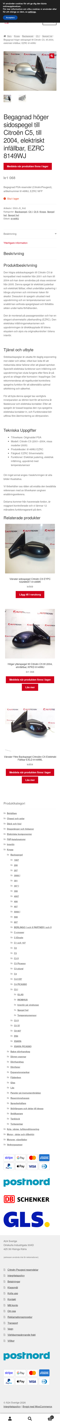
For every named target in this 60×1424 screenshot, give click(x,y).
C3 (15, 953)
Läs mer (30, 687)
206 (16, 865)
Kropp (17, 35)
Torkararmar (16, 1123)
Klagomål (13, 1287)
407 (16, 906)
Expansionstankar (20, 1072)
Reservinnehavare (19, 1098)
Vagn (10, 1328)
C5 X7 (17, 1025)
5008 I (17, 911)
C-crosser (19, 932)
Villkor (11, 1340)
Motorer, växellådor (17, 1139)
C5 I (38, 35)
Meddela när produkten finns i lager (27, 166)
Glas (12, 1082)
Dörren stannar (18, 1056)
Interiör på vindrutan (28, 1004)
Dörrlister (15, 1066)
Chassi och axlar (15, 818)
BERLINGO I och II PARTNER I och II (33, 927)
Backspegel (27, 35)
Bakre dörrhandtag (20, 1051)
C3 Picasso (20, 963)
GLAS (20, 994)
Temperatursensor (26, 1015)
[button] (51, 55)
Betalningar (14, 1281)
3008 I (17, 875)
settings (32, 12)
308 (16, 891)
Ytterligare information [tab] (16, 243)
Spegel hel (47, 35)
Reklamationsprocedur (20, 1317)
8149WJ (15, 218)
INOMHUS (22, 999)
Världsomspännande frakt (22, 1334)
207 (16, 870)
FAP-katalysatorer (16, 839)
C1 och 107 (20, 942)
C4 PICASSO (20, 984)
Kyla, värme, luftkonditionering (23, 1129)
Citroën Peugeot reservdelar (23, 1269)
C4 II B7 (18, 979)
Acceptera (10, 17)
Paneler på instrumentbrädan (25, 1092)
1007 (16, 859)
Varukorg (46, 1416)
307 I (16, 885)
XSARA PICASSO (23, 1046)
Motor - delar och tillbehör (20, 1134)
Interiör (10, 844)
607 (16, 922)
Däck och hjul (14, 823)
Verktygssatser (14, 1144)
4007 (16, 896)
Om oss (12, 1311)
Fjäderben (15, 1077)
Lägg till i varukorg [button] (30, 594)
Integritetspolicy (16, 1275)
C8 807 (17, 1030)
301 (16, 880)
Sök (30, 1419)
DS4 (16, 1035)
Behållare (12, 813)
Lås (12, 1087)
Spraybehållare (18, 1103)
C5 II (36, 211)
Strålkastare (16, 1113)
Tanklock (15, 1118)
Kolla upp (13, 1293)
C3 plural (18, 968)
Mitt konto (13, 1305)
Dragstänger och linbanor (20, 828)
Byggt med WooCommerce (37, 1406)
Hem (9, 35)
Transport (13, 1323)
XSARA (17, 1041)
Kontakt (12, 1299)
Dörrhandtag (17, 1061)
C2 (15, 947)
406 (16, 901)
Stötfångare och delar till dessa (26, 1108)
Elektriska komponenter (19, 834)
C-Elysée (18, 937)
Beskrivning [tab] (10, 234)
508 (16, 916)
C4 (15, 973)
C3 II (16, 958)
